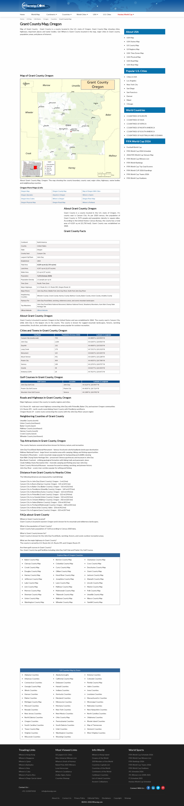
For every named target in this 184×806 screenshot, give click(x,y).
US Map (29, 19)
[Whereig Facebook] (148, 788)
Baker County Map (32, 560)
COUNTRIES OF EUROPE (137, 116)
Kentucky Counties (63, 694)
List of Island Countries (101, 778)
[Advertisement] (70, 54)
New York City (132, 84)
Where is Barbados (26, 765)
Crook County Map (32, 567)
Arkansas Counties (32, 679)
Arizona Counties (94, 675)
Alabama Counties (32, 675)
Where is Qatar (25, 761)
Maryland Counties (63, 698)
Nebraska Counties (94, 706)
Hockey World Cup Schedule (140, 782)
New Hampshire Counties (97, 710)
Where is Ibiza (24, 768)
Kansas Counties (31, 694)
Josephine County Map (65, 579)
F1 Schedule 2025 (136, 778)
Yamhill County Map (95, 602)
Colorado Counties (94, 679)
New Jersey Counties (33, 713)
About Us (55, 798)
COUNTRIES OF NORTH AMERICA (141, 128)
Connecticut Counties (33, 682)
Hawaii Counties (62, 686)
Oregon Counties (31, 721)
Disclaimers (106, 798)
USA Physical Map (134, 57)
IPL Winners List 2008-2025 (140, 775)
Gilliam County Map (63, 571)
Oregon (46, 19)
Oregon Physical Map (28, 202)
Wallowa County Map (64, 598)
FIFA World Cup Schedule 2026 (141, 755)
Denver (129, 96)
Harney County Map (32, 575)
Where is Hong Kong (27, 755)
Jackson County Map (95, 575)
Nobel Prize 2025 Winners (65, 765)
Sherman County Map (33, 594)
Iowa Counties (93, 690)
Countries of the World (101, 768)
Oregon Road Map (59, 202)
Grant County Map (94, 571)
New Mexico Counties (64, 713)
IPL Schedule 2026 (136, 771)
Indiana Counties (62, 690)
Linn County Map (31, 587)
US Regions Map (133, 49)
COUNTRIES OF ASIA (135, 120)
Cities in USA (132, 77)
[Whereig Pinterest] (163, 788)
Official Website (42, 310)
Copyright (118, 798)
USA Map (130, 38)
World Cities (81, 14)
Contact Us (66, 798)
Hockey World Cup (125, 14)
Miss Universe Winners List (66, 758)
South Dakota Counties (65, 725)
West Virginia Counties (96, 733)
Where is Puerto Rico (27, 775)
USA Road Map (132, 61)
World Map (35, 14)
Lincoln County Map (95, 583)
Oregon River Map (89, 199)
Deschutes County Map (96, 567)
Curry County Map (63, 567)
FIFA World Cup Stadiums (137, 178)
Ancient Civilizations (100, 782)
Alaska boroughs (62, 675)
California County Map (64, 679)
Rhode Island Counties (96, 721)
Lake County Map (31, 583)
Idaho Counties (93, 686)
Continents (50, 14)
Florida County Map (94, 682)
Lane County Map (63, 583)
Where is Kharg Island (100, 755)
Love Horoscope (61, 768)
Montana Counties (63, 706)
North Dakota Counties (34, 717)
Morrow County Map (33, 591)
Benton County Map (64, 560)
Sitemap (128, 798)
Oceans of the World (100, 758)
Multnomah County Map (65, 591)
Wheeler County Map (64, 602)
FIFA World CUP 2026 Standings (139, 170)
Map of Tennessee (94, 725)
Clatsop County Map (33, 563)
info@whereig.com (49, 791)
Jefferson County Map (33, 579)
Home (22, 14)
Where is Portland (89, 202)
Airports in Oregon (59, 195)
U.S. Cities (107, 14)
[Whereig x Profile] (158, 788)
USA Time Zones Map (135, 53)
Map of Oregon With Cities (91, 191)
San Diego (131, 88)
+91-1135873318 (29, 791)
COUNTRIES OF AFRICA (136, 124)
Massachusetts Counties (97, 698)
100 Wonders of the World (102, 761)
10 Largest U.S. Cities (63, 755)
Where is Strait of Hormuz (65, 761)
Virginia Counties (31, 733)
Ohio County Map (63, 717)
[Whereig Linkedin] (153, 788)
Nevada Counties (31, 710)
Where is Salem (88, 195)
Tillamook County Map (64, 594)
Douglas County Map (33, 571)
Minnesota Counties (64, 702)
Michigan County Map (33, 702)
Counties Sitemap (62, 778)
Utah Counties (61, 729)
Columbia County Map (64, 563)
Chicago (130, 104)
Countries (66, 14)
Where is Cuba (24, 771)
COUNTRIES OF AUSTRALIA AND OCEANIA (145, 135)
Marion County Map (95, 587)
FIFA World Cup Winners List (138, 159)
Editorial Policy (93, 798)
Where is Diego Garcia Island (30, 778)
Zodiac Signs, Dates (63, 775)
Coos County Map (94, 563)
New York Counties (63, 710)
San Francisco (132, 92)
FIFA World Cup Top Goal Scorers (140, 166)
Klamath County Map (95, 579)
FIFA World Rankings (135, 163)
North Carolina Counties (96, 713)
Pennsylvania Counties (65, 721)
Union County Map (32, 598)
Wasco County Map (94, 598)
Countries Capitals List (101, 765)
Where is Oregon (58, 199)
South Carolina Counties (34, 725)
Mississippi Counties (95, 702)
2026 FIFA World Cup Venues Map (140, 155)
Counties (54, 19)
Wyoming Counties (63, 737)
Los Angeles (131, 81)
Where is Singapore (26, 758)
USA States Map (133, 41)
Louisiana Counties (94, 694)
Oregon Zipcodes (27, 195)
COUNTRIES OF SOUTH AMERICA (141, 131)
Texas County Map (32, 729)
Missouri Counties (32, 706)
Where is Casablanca (63, 771)
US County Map (133, 45)
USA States (37, 19)
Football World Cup (134, 147)
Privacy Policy (79, 798)
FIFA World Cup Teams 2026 (138, 174)
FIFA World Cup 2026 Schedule (139, 151)
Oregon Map (25, 191)
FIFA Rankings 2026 (136, 761)
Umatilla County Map (95, 594)
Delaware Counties (63, 682)
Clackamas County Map (96, 560)
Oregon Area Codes (28, 199)
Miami (129, 100)
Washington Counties (64, 733)
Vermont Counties (94, 729)
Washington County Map (34, 602)
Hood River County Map (65, 575)
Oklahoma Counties (95, 717)
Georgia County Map (33, 686)
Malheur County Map (64, 587)
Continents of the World (101, 771)
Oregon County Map (59, 191)
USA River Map (132, 65)
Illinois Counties (31, 690)
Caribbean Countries (100, 775)
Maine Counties (31, 698)
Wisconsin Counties (32, 737)
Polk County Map (94, 591)
